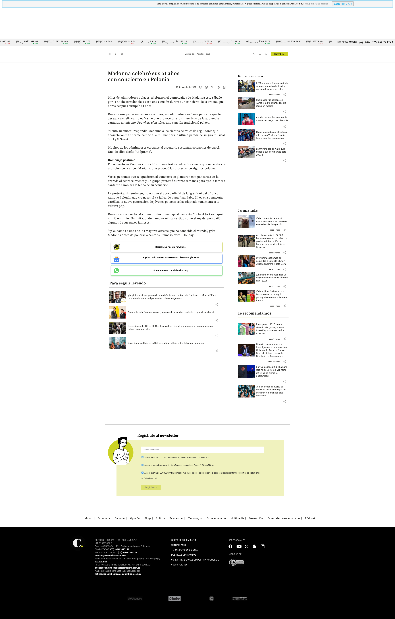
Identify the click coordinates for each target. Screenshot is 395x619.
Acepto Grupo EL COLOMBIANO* (176, 457)
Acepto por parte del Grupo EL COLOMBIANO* (179, 465)
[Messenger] (200, 87)
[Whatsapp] (206, 87)
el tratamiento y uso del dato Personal (166, 465)
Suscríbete (279, 54)
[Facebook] (218, 87)
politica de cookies (318, 3)
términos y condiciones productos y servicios (170, 457)
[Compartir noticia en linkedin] (224, 87)
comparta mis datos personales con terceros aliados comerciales (201, 473)
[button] (216, 304)
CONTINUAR (343, 4)
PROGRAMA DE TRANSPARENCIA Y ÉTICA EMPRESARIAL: (122, 564)
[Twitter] (212, 87)
